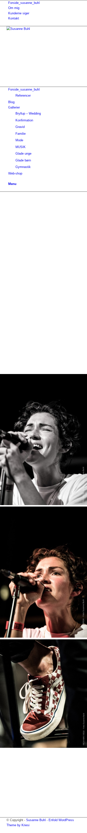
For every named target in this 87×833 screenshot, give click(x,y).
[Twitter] (9, 74)
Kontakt (13, 18)
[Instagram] (9, 63)
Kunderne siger (18, 13)
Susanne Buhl (36, 820)
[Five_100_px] (9, 68)
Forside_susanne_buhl (24, 3)
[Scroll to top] (1, 830)
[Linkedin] (9, 79)
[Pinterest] (9, 58)
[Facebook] (9, 53)
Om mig (13, 8)
